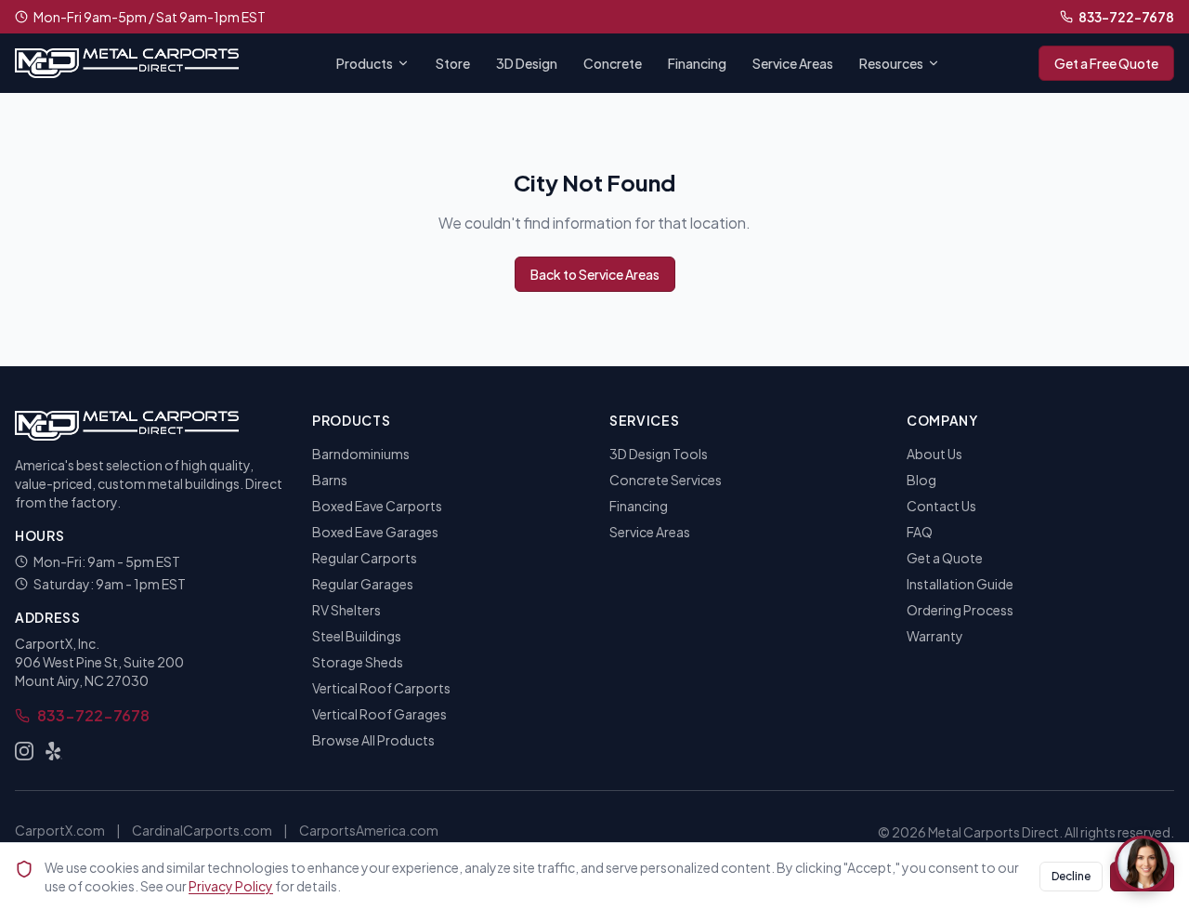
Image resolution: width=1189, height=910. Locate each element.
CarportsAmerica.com (368, 830)
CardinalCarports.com (202, 830)
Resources (891, 63)
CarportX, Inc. (57, 643)
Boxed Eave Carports (377, 505)
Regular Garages (362, 583)
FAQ (920, 531)
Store (453, 63)
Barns (329, 479)
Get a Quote (945, 557)
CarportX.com (60, 830)
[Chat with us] (1142, 863)
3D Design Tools (658, 453)
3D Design (526, 63)
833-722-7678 (1126, 16)
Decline (1071, 876)
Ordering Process (960, 609)
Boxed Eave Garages (375, 531)
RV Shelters (346, 609)
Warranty (935, 635)
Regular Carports (364, 557)
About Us (934, 453)
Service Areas (792, 63)
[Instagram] (24, 751)
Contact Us (941, 505)
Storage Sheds (357, 661)
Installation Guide (960, 583)
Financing (697, 63)
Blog (921, 479)
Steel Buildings (356, 635)
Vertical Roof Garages (379, 714)
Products (364, 63)
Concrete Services (665, 479)
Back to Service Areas (595, 274)
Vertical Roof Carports (381, 687)
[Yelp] (54, 751)
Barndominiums (361, 453)
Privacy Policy (231, 885)
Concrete (612, 63)
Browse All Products (373, 740)
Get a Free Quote (1106, 63)
